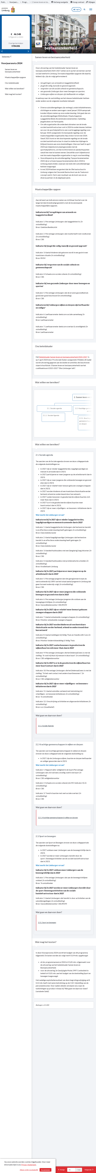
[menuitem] (60, 2)
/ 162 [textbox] (79, 1170)
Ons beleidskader (12, 83)
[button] (63, 726)
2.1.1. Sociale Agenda (51, 415)
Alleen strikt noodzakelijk (29, 1170)
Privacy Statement (28, 1165)
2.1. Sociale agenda (54, 408)
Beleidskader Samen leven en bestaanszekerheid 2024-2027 (63, 357)
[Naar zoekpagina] (84, 9)
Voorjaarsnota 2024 (14, 2)
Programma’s (25, 2)
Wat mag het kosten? (13, 94)
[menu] (90, 9)
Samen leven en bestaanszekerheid (12, 70)
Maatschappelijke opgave (15, 77)
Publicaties (3, 2)
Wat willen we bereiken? (14, 88)
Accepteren (45, 1170)
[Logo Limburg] (8, 9)
